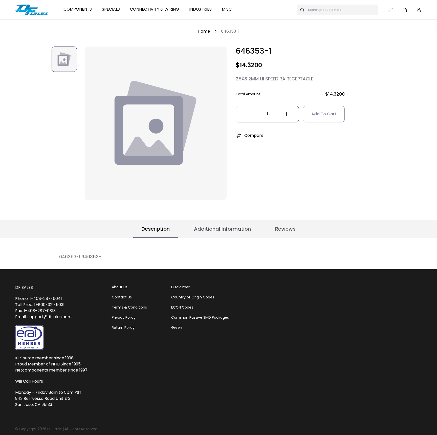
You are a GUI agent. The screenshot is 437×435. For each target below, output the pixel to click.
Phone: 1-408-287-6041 (38, 298)
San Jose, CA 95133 (33, 404)
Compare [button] (254, 135)
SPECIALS (111, 9)
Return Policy (123, 327)
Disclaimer (180, 287)
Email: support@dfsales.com (43, 317)
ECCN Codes (182, 307)
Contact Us (122, 297)
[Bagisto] (31, 10)
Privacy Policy (124, 317)
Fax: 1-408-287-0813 (35, 311)
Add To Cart (323, 114)
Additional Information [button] (222, 228)
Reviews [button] (285, 228)
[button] (405, 10)
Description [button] (155, 228)
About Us (119, 287)
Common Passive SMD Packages (200, 317)
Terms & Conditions (129, 307)
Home (204, 31)
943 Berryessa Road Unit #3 (42, 398)
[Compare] (390, 10)
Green (176, 327)
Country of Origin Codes (192, 297)
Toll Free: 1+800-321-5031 (39, 305)
